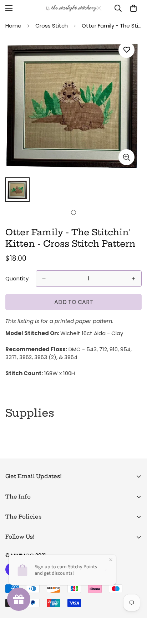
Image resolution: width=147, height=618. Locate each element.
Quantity (17, 278)
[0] (133, 8)
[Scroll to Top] (134, 580)
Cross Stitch (51, 25)
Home (13, 25)
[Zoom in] (126, 157)
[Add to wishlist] (126, 50)
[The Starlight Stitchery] (73, 8)
